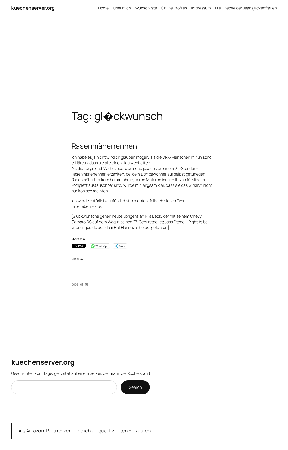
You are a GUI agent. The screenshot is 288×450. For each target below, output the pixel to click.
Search (135, 387)
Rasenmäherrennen (104, 146)
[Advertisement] (144, 62)
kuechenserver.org (33, 7)
